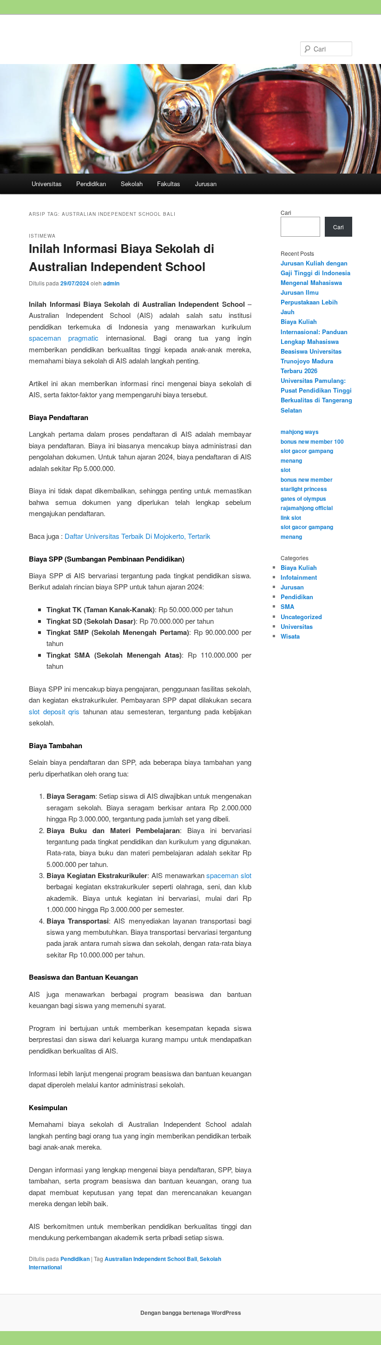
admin (111, 283)
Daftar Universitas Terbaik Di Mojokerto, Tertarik (137, 536)
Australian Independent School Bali (151, 1258)
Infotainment (299, 577)
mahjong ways (300, 431)
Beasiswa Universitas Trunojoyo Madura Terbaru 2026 (311, 361)
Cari (286, 212)
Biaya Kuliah (299, 567)
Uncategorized (301, 616)
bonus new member (307, 479)
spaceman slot (228, 875)
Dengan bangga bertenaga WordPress (190, 1312)
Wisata (290, 636)
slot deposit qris (54, 711)
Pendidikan (91, 183)
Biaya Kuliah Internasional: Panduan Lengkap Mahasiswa (314, 331)
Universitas (47, 183)
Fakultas (168, 183)
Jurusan (206, 183)
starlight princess (304, 489)
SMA (287, 606)
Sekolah (132, 183)
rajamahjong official (307, 508)
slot (285, 470)
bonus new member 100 (312, 441)
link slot (291, 517)
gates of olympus (303, 498)
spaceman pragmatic (64, 338)
